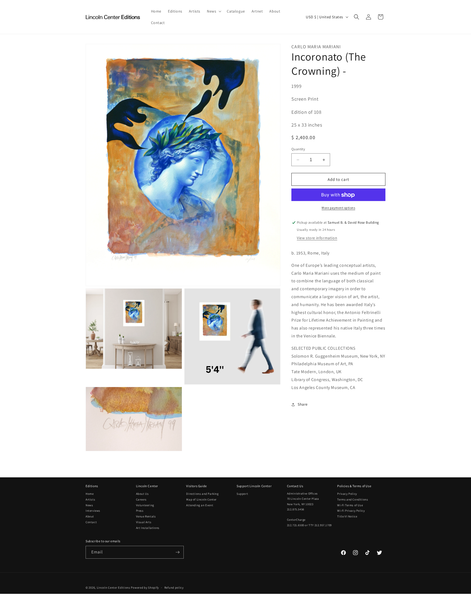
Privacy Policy (347, 494)
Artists (90, 499)
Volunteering (145, 505)
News (89, 505)
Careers (141, 499)
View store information (317, 238)
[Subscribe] (177, 552)
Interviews (93, 511)
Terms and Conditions (352, 499)
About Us (142, 494)
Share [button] (303, 404)
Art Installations (147, 528)
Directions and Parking (202, 494)
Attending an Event (199, 505)
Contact (91, 522)
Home (89, 494)
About (90, 516)
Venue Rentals (146, 516)
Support (242, 494)
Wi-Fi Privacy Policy (351, 511)
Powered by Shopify (145, 587)
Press (140, 511)
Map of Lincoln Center (201, 499)
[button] (214, 11)
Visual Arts (144, 522)
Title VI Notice (347, 516)
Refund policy (174, 587)
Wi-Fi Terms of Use (350, 505)
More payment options (338, 208)
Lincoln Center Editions (113, 587)
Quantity (298, 149)
